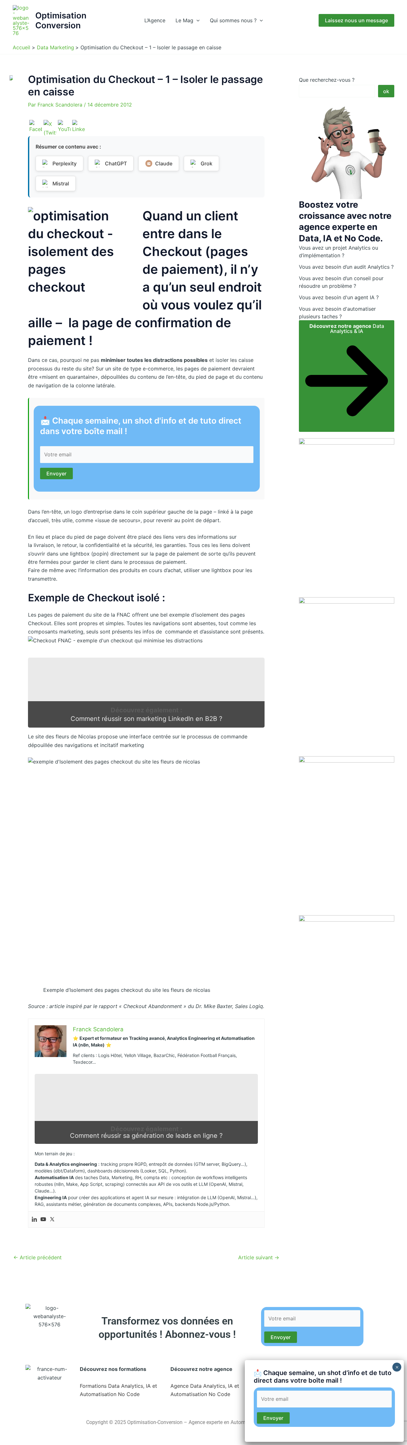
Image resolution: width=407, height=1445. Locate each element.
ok (386, 91)
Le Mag (184, 20)
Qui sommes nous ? (233, 20)
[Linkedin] (34, 1219)
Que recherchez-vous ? (327, 80)
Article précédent (37, 1257)
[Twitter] (52, 1219)
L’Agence (154, 20)
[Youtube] (43, 1219)
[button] (196, 20)
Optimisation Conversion (60, 20)
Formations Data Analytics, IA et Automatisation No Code (118, 1390)
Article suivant (258, 1257)
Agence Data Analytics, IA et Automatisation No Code (204, 1390)
